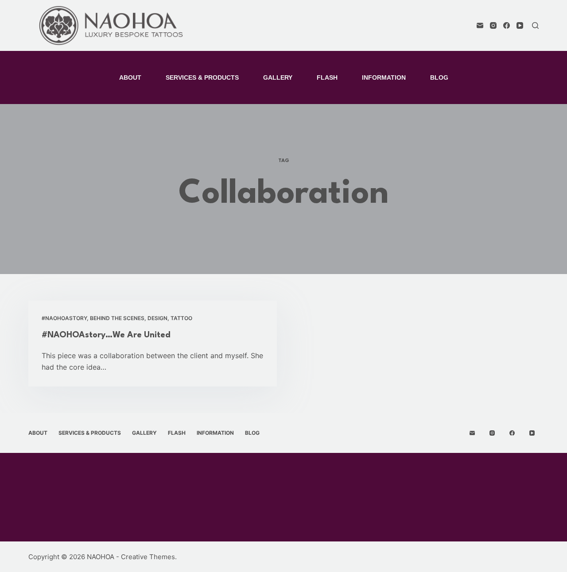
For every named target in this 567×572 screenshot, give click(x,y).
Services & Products (202, 77)
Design (157, 318)
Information (384, 77)
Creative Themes (148, 557)
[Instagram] (493, 25)
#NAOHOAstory (64, 318)
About (130, 77)
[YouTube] (520, 25)
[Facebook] (506, 25)
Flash (327, 77)
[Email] (480, 25)
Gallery (277, 77)
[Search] (535, 25)
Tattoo (181, 318)
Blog (439, 77)
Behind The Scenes (117, 318)
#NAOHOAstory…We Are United (106, 335)
